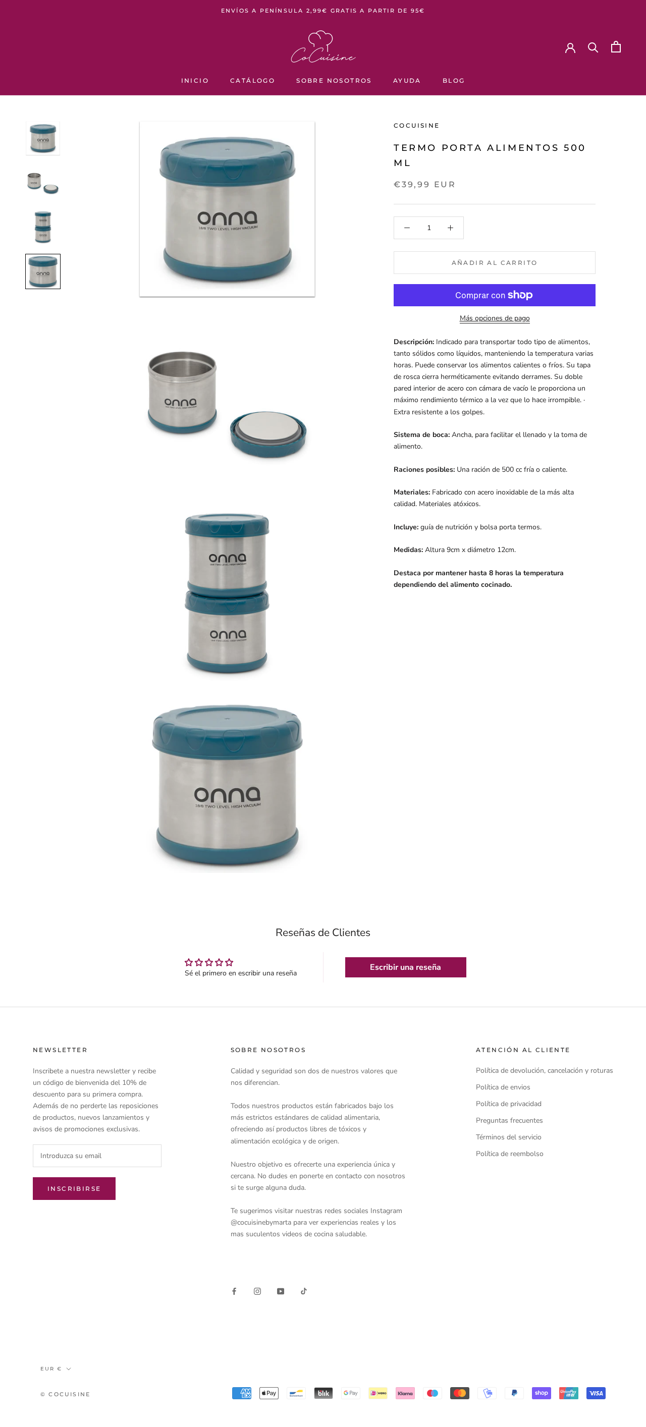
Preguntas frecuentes (509, 1120)
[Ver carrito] (616, 46)
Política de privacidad (509, 1104)
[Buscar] (593, 46)
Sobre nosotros (334, 80)
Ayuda (407, 80)
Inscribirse (74, 1188)
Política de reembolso (510, 1154)
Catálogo (252, 80)
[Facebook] (234, 1291)
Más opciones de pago (495, 318)
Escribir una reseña (405, 967)
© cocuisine (65, 1394)
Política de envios (503, 1087)
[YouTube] (280, 1291)
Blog (454, 80)
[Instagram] (257, 1291)
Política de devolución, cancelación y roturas (544, 1070)
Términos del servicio (509, 1137)
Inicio (195, 80)
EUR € (51, 1368)
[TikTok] (303, 1291)
